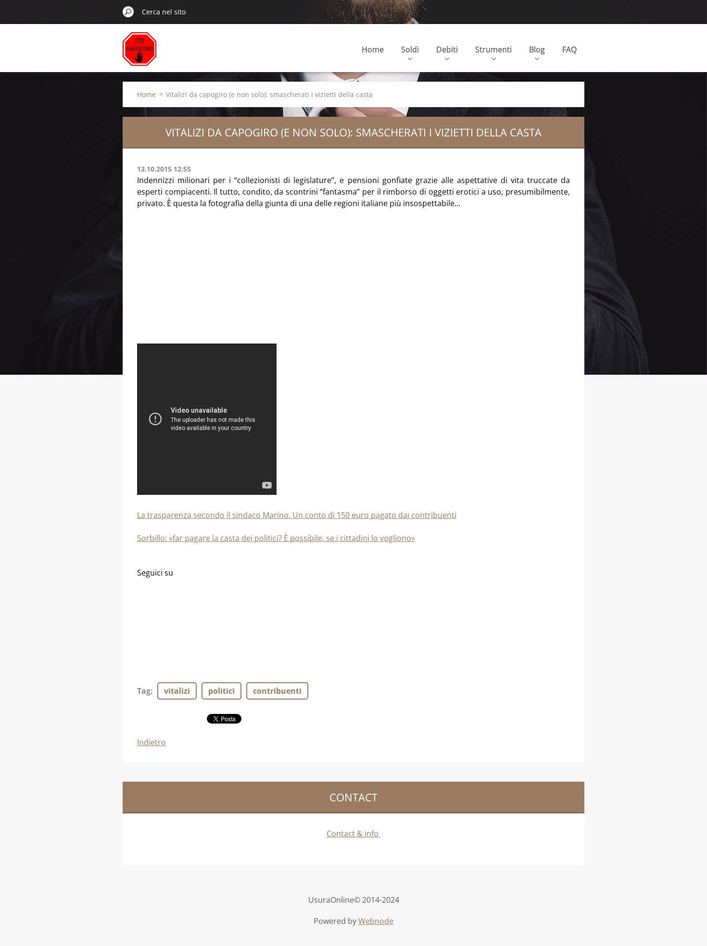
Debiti (447, 49)
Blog (537, 49)
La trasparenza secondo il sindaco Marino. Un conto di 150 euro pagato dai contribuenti (296, 515)
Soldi (410, 49)
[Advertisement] (209, 281)
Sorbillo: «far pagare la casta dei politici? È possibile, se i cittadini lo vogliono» (276, 538)
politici (221, 691)
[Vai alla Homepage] (139, 54)
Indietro (151, 742)
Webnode (375, 921)
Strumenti (493, 49)
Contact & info (353, 833)
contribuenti (277, 691)
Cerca (128, 11)
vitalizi (177, 691)
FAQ (569, 49)
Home (373, 49)
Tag (144, 691)
